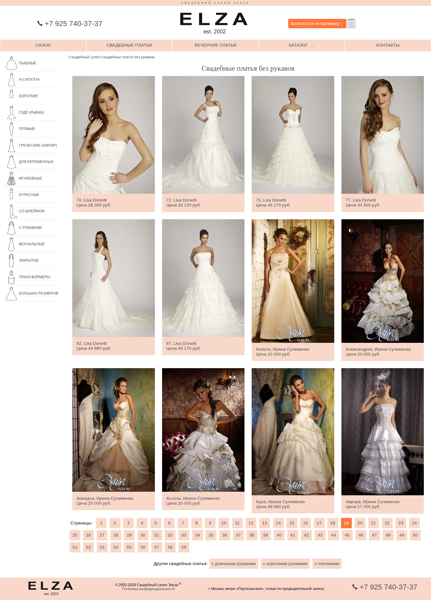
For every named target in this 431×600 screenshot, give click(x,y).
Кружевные (30, 178)
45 (347, 535)
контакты (388, 45)
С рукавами (30, 228)
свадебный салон (85, 57)
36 (224, 535)
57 (156, 547)
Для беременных (36, 162)
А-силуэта (29, 79)
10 (223, 523)
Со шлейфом (31, 211)
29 (129, 535)
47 (374, 535)
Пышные (27, 63)
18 (332, 523)
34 (197, 535)
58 (170, 547)
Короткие (28, 96)
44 (333, 535)
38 (251, 535)
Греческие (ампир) (38, 145)
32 (170, 535)
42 (306, 535)
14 (278, 523)
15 (291, 523)
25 (75, 535)
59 (183, 547)
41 (292, 535)
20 (360, 523)
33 (183, 535)
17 (319, 523)
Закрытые (29, 260)
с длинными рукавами (233, 563)
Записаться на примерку (317, 23)
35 (211, 535)
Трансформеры (34, 277)
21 (373, 523)
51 (75, 547)
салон (43, 45)
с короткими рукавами (285, 563)
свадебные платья (129, 45)
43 (320, 535)
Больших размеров (38, 293)
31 (156, 535)
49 (401, 535)
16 (305, 523)
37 (238, 535)
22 (387, 523)
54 (115, 547)
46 (360, 535)
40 (279, 535)
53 (102, 547)
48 (388, 535)
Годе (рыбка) (31, 112)
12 (250, 523)
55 (129, 547)
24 (414, 523)
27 (102, 535)
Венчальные (32, 244)
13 (264, 523)
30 (143, 535)
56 (143, 547)
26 (88, 535)
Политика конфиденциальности (148, 589)
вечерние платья (215, 45)
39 (265, 535)
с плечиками (327, 563)
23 (400, 523)
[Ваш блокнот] (351, 23)
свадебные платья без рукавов (128, 57)
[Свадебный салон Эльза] (214, 35)
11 (237, 523)
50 (415, 535)
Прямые (27, 129)
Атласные (29, 195)
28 (115, 535)
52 (88, 547)
